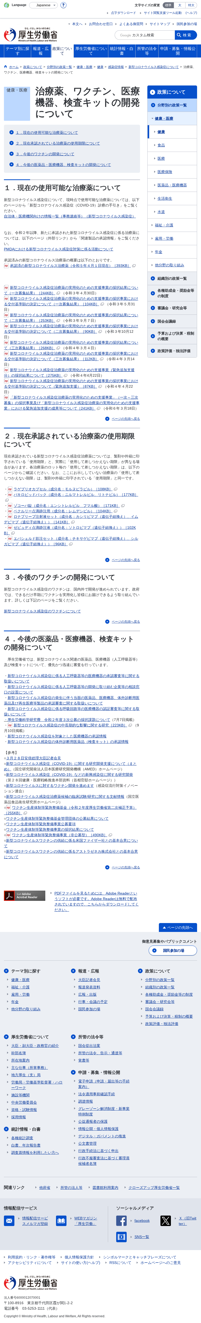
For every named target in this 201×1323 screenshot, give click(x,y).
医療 (161, 158)
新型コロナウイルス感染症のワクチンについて (42, 611)
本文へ (77, 24)
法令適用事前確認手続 (96, 1094)
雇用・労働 (164, 238)
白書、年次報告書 (26, 1145)
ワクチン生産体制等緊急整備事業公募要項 (41, 824)
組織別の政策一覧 (172, 278)
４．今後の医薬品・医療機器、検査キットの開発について (63, 165)
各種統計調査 (22, 1138)
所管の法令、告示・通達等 (100, 1053)
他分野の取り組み (169, 265)
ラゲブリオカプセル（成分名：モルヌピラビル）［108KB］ (63, 489)
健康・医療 (164, 118)
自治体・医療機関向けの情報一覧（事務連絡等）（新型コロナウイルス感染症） (70, 216)
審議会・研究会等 (172, 308)
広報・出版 (87, 994)
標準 (168, 5)
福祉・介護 (164, 225)
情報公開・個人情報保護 (98, 1129)
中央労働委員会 (24, 1102)
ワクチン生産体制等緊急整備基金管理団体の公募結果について (57, 818)
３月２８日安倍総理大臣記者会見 (33, 758)
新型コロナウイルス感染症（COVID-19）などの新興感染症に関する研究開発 (69, 774)
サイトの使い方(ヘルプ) (80, 1263)
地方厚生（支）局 (26, 1075)
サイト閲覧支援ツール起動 (163, 13)
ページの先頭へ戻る (126, 419)
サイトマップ (160, 24)
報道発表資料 (89, 987)
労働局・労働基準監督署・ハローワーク (37, 1085)
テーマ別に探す (26, 971)
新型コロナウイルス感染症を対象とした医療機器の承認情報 (57, 736)
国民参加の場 (187, 24)
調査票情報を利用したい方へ (35, 1152)
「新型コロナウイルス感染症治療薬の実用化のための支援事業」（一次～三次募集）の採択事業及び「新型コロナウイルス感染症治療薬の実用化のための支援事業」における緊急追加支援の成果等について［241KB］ (71, 402)
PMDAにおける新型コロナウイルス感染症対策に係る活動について (58, 249)
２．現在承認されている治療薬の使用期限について (58, 143)
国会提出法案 (89, 1046)
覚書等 (83, 1060)
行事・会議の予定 (93, 1002)
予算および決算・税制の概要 (176, 336)
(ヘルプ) (191, 13)
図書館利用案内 (105, 1187)
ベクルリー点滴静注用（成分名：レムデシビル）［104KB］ (63, 511)
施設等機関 (20, 1095)
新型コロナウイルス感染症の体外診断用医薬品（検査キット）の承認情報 (68, 742)
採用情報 (18, 1117)
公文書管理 (87, 1143)
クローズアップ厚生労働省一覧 (154, 1187)
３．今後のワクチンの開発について (45, 154)
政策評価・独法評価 (174, 351)
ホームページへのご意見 (161, 1263)
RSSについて (120, 1263)
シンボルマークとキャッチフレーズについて (139, 1257)
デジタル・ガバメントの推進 (102, 1136)
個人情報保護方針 (79, 1257)
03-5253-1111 (33, 1308)
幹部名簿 (18, 1053)
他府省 (44, 1187)
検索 (187, 35)
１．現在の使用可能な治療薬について (47, 132)
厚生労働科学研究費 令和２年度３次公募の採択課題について (59, 720)
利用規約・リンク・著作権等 (31, 1257)
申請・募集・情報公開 (99, 1072)
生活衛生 (165, 198)
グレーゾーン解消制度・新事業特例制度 (104, 1111)
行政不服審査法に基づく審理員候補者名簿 (104, 1161)
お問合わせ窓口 (101, 24)
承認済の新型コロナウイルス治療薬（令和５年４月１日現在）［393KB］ (70, 266)
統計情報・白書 (26, 1129)
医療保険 (165, 172)
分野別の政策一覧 (172, 105)
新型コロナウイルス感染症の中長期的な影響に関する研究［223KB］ (70, 725)
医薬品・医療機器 (172, 185)
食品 (161, 145)
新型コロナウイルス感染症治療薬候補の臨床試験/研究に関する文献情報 (65, 796)
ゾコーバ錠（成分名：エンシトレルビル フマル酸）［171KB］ (67, 505)
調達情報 (85, 1101)
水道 (161, 212)
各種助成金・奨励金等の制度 (176, 293)
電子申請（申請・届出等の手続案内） (104, 1084)
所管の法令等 (90, 1037)
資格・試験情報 (24, 1110)
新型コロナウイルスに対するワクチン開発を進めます (50, 785)
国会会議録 (167, 321)
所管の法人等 (71, 1187)
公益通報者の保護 (93, 1121)
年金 (158, 252)
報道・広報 (88, 971)
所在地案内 (20, 1060)
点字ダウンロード (123, 13)
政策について (171, 92)
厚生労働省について (30, 1037)
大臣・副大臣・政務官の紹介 (35, 1046)
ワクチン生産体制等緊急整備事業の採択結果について (50, 829)
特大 (191, 5)
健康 (161, 132)
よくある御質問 (131, 24)
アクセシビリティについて (30, 1263)
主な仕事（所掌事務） (29, 1068)
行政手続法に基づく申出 (98, 1151)
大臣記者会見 (89, 980)
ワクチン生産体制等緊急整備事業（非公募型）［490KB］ (59, 835)
